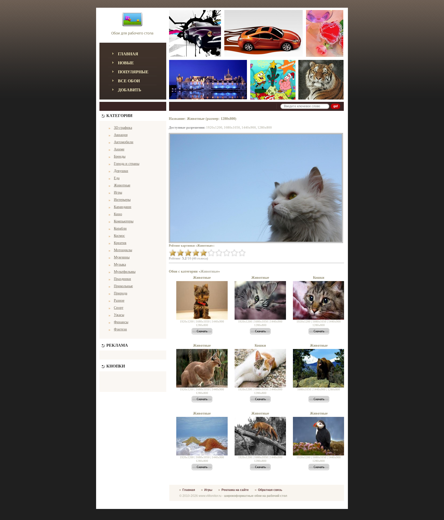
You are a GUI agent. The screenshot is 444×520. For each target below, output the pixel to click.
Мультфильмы (124, 272)
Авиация (120, 135)
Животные (122, 185)
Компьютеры (123, 221)
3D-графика (123, 128)
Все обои (129, 81)
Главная (128, 54)
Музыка (120, 264)
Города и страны (126, 164)
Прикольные (123, 286)
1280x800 (264, 127)
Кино (118, 214)
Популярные (133, 72)
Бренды (119, 156)
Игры (118, 192)
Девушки (121, 171)
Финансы (121, 322)
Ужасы (119, 315)
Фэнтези (120, 329)
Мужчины (122, 257)
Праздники (122, 279)
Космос (119, 236)
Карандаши (122, 207)
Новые (126, 63)
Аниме (119, 149)
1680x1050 (232, 127)
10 (242, 253)
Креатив (120, 243)
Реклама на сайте (235, 490)
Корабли (120, 228)
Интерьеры (122, 200)
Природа (120, 293)
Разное (119, 300)
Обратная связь (270, 490)
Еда (116, 178)
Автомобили (123, 142)
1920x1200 (214, 127)
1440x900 (249, 127)
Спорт (118, 308)
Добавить (129, 90)
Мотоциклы (123, 250)
